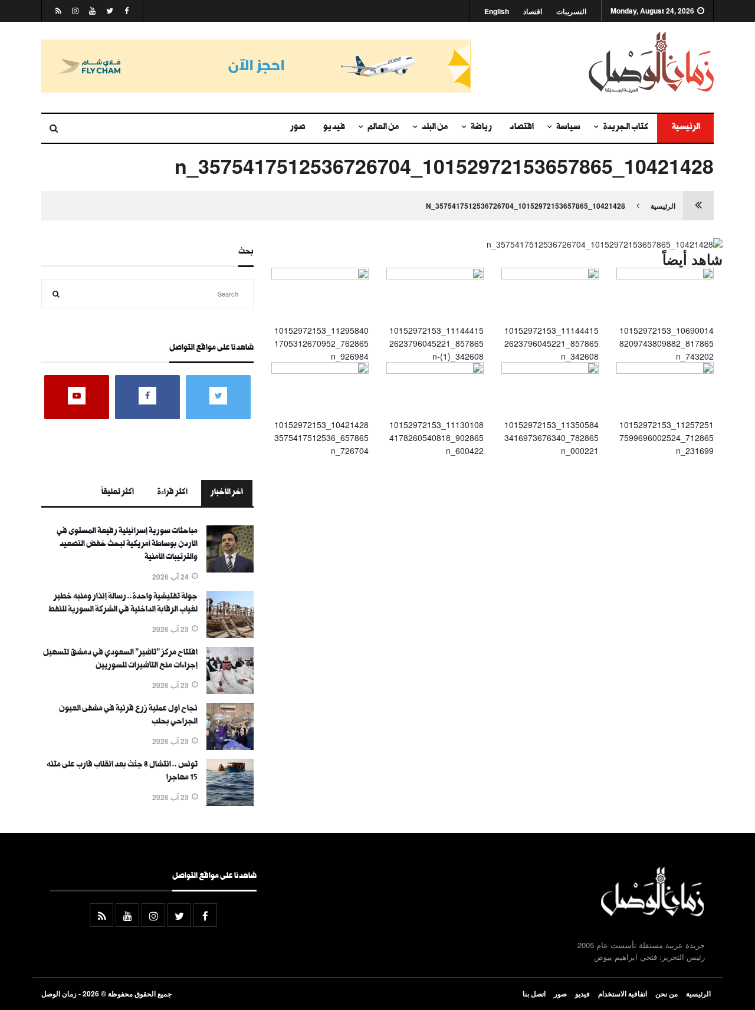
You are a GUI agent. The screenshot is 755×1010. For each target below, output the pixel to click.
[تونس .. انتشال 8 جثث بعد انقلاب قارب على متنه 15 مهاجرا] (230, 802)
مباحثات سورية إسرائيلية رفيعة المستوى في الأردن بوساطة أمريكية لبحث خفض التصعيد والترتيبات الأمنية (127, 545)
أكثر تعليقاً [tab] (117, 493)
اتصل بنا (534, 993)
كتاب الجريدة (625, 127)
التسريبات (571, 11)
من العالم (383, 127)
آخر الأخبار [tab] (227, 493)
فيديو (334, 127)
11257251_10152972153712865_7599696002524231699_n (666, 438)
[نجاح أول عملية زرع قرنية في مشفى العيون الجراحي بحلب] (230, 746)
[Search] (56, 293)
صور (298, 127)
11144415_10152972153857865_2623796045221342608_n (551, 343)
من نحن (666, 993)
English (496, 11)
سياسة (568, 127)
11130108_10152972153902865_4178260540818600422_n (436, 438)
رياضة (481, 127)
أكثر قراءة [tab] (172, 493)
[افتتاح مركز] (230, 690)
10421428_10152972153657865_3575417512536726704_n (525, 205)
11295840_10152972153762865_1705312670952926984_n (321, 343)
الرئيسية (685, 127)
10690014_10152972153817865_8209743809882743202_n (666, 343)
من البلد (435, 127)
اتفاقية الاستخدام (622, 993)
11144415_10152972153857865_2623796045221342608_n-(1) (436, 343)
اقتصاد (532, 11)
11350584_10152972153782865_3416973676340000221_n (551, 438)
